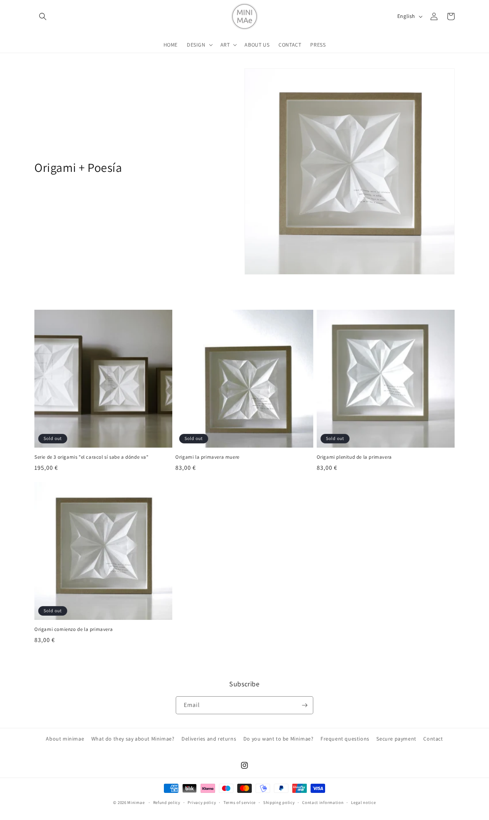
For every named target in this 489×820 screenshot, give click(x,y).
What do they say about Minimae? (133, 738)
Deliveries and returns (208, 738)
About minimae (65, 738)
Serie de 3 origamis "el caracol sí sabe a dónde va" (91, 457)
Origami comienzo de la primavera (73, 629)
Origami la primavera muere (207, 457)
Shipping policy (279, 802)
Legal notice (363, 802)
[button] (42, 16)
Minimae (136, 802)
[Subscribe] (304, 705)
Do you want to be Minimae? (278, 738)
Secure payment (396, 738)
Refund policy (166, 802)
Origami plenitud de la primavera (354, 457)
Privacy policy (202, 802)
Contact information (322, 802)
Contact (433, 738)
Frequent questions (345, 738)
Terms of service (239, 802)
